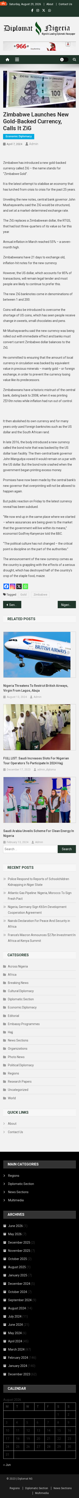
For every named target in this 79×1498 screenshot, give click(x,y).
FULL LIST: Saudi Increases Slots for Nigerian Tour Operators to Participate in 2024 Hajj (36, 761)
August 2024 (17, 1308)
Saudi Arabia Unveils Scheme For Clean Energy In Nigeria (38, 833)
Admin (33, 144)
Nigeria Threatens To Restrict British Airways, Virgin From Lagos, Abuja (35, 688)
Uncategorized (18, 1090)
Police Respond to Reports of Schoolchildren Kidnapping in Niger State (38, 881)
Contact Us (65, 4)
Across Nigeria (18, 966)
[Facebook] (6, 586)
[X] (19, 586)
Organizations (17, 1048)
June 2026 (15, 1226)
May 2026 (15, 1234)
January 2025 (17, 1275)
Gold (23, 594)
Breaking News (18, 983)
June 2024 (15, 1324)
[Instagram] (12, 586)
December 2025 (19, 1242)
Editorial (13, 1016)
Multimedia (16, 1200)
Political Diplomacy (21, 1065)
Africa (12, 974)
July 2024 (15, 1316)
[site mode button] (64, 59)
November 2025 (19, 1250)
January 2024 (17, 1366)
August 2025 (17, 1267)
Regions (13, 1073)
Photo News (16, 1057)
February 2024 (18, 1357)
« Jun (7, 1465)
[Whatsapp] (25, 586)
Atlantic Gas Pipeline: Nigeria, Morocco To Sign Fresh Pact (40, 895)
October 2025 (17, 1259)
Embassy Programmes (24, 1024)
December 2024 (19, 1283)
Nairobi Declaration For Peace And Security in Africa (39, 923)
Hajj (10, 1032)
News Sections (18, 1040)
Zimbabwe (40, 594)
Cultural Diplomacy (21, 991)
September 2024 (20, 1300)
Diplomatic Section (21, 999)
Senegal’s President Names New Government (15, 605)
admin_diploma (46, 769)
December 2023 (19, 1374)
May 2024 (15, 1333)
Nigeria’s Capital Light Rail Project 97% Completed (68, 605)
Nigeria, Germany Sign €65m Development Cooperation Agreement (37, 909)
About (49, 4)
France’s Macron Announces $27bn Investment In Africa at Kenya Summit (42, 938)
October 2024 (17, 1292)
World (12, 1098)
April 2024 (15, 1341)
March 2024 (16, 1349)
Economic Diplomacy (19, 136)
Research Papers (20, 1081)
